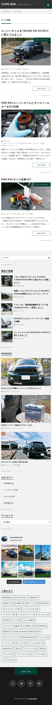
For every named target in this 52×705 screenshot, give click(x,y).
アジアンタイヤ (23, 654)
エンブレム (43, 614)
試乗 (19, 603)
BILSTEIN (43, 603)
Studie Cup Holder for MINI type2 (26, 631)
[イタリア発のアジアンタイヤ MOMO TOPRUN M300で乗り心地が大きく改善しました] (7, 281)
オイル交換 (17, 69)
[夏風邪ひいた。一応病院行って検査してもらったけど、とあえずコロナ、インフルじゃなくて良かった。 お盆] (43, 570)
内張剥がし (8, 603)
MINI (6, 620)
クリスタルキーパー (26, 614)
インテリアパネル (30, 609)
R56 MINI (41, 626)
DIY (34, 143)
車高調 (6, 631)
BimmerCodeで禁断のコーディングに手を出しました (21, 388)
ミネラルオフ (9, 660)
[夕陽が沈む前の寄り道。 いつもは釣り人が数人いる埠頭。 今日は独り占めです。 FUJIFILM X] (9, 553)
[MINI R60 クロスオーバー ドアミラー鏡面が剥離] (7, 322)
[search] (49, 258)
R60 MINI (28, 143)
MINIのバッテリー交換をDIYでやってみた (16, 425)
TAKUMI (25, 69)
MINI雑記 (17, 465)
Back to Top (26, 671)
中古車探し (28, 626)
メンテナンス (43, 40)
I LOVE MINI (8, 4)
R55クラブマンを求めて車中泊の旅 (14, 462)
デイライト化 (39, 654)
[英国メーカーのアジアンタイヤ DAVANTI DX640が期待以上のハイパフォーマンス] (7, 295)
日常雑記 (7, 503)
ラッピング (43, 637)
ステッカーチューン (11, 637)
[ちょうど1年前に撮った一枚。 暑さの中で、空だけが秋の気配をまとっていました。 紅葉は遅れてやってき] (9, 570)
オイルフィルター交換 (16, 143)
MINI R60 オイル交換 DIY (16, 179)
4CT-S (5, 143)
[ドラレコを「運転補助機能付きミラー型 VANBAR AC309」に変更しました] (7, 309)
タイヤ (21, 643)
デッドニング (30, 648)
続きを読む (41, 88)
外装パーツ (30, 603)
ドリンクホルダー (36, 643)
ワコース (11, 145)
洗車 (42, 648)
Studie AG (7, 648)
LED (18, 648)
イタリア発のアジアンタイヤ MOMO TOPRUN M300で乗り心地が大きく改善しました (32, 280)
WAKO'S (4, 145)
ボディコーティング (11, 609)
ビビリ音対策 (32, 597)
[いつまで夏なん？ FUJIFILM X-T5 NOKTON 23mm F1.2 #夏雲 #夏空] (26, 570)
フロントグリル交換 (11, 626)
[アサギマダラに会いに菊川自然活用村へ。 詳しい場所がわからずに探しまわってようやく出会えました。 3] (26, 553)
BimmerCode (29, 637)
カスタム (17, 391)
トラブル (16, 620)
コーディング (9, 643)
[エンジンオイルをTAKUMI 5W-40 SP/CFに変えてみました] (7, 336)
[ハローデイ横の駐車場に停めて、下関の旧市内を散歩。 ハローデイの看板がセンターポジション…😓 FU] (43, 553)
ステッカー (8, 654)
